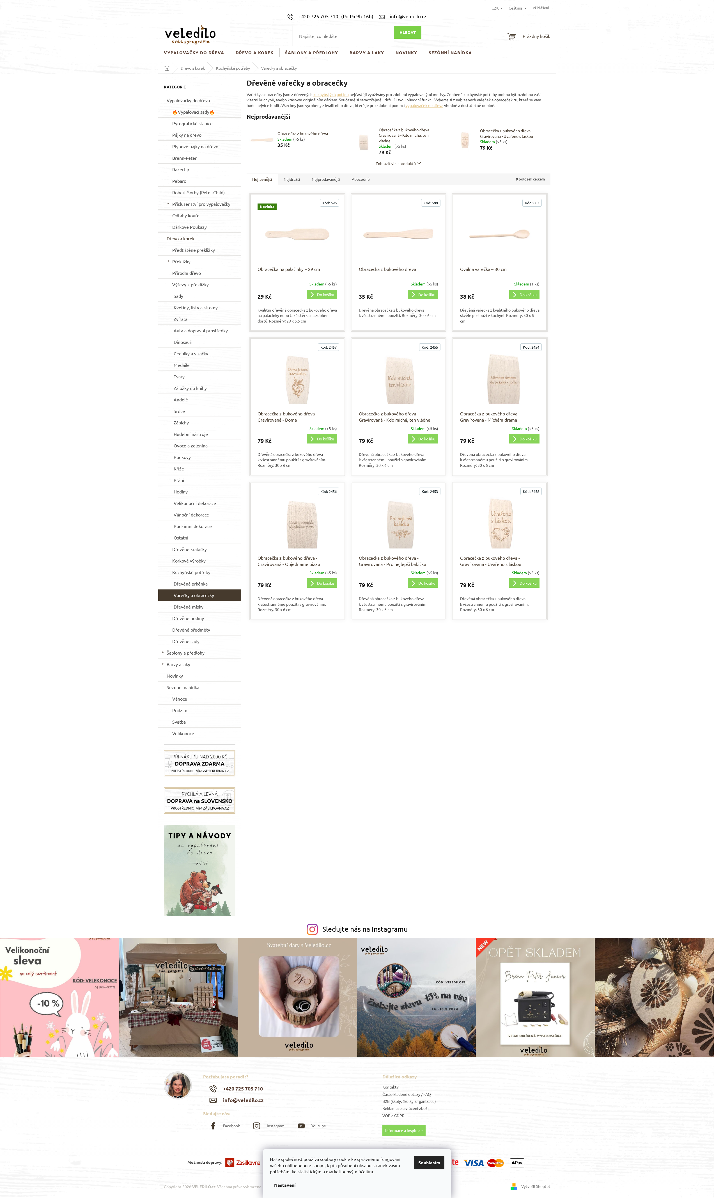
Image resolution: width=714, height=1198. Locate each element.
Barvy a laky (178, 664)
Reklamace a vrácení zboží (405, 1108)
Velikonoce (183, 733)
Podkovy (182, 457)
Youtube (318, 1125)
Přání (179, 480)
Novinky (175, 675)
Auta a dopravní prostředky (201, 330)
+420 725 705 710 (243, 1088)
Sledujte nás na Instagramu (365, 929)
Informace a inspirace (404, 1130)
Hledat (408, 32)
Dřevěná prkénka (191, 583)
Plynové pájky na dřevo (195, 146)
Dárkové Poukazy (189, 227)
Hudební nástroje (191, 434)
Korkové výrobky (189, 560)
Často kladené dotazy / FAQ (406, 1094)
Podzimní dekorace (193, 526)
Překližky (181, 261)
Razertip (180, 169)
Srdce (179, 411)
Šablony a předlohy (186, 652)
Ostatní (181, 537)
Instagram (275, 1125)
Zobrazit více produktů (396, 163)
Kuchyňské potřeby (191, 572)
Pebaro (179, 181)
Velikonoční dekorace (195, 503)
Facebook (231, 1125)
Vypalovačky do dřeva (188, 100)
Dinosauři (183, 342)
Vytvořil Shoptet (535, 1186)
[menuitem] (194, 52)
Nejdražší (292, 179)
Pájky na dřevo (186, 135)
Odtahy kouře (185, 215)
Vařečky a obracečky (194, 595)
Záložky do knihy (190, 388)
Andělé (181, 399)
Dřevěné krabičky (189, 549)
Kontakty (390, 1086)
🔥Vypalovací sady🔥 (193, 112)
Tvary (179, 376)
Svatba (179, 721)
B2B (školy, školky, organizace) (409, 1101)
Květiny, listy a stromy (196, 307)
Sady (178, 296)
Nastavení (285, 1185)
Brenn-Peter (184, 158)
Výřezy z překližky (190, 284)
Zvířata (180, 319)
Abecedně (361, 179)
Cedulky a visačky (191, 353)
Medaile (182, 365)
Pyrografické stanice (192, 123)
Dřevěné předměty (191, 629)
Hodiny (181, 491)
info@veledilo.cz (243, 1100)
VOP (386, 1115)
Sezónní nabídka (183, 687)
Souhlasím (429, 1162)
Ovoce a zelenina (191, 445)
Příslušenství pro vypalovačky (201, 204)
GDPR (399, 1115)
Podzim (179, 710)
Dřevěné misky (188, 606)
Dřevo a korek (180, 238)
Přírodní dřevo (186, 273)
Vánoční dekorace (191, 514)
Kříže (179, 468)
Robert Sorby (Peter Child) (198, 192)
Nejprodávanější (326, 179)
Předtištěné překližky (193, 250)
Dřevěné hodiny (188, 618)
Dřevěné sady (185, 641)
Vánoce (179, 698)
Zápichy (181, 422)
